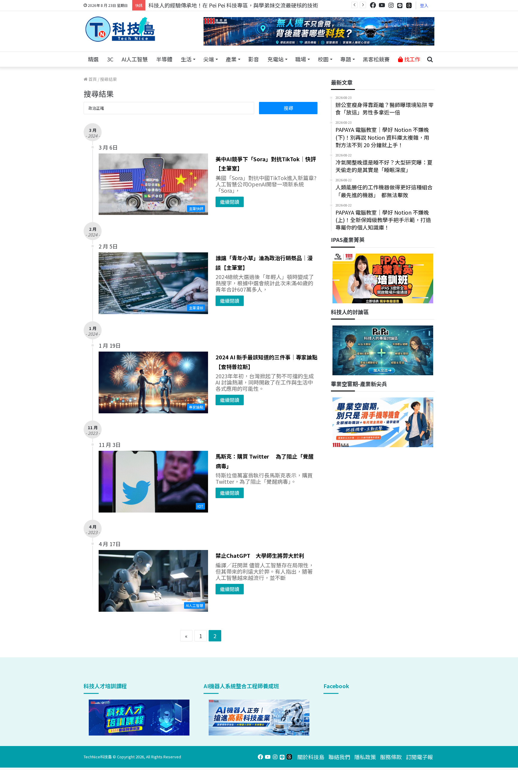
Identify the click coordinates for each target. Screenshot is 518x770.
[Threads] (408, 5)
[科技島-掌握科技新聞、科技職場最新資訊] (120, 29)
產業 (231, 59)
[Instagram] (390, 5)
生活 (186, 59)
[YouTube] (381, 5)
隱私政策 (365, 757)
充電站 (275, 59)
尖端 (208, 59)
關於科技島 (310, 757)
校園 (323, 59)
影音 (253, 59)
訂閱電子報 (419, 757)
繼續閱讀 (229, 201)
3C (110, 59)
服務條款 (391, 757)
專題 (345, 59)
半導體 (164, 59)
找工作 (411, 59)
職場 (300, 59)
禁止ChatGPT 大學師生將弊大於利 (260, 555)
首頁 (92, 79)
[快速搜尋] (429, 59)
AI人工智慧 (135, 59)
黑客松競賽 (376, 59)
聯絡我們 (339, 757)
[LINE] (399, 5)
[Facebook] (372, 5)
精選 (93, 59)
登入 (424, 5)
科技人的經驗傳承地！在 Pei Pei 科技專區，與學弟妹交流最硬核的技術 (233, 5)
